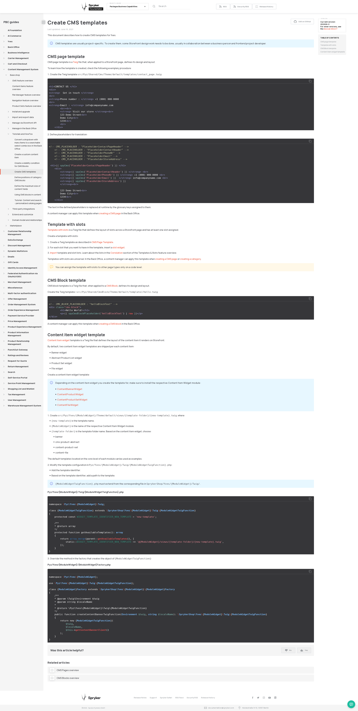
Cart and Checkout (17, 63)
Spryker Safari (166, 697)
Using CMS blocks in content (28, 194)
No (290, 650)
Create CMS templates (25, 171)
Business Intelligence (18, 52)
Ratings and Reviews (18, 355)
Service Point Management (21, 383)
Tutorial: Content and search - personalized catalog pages (28, 202)
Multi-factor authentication (22, 293)
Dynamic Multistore (18, 251)
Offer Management (17, 299)
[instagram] (264, 698)
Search (11, 372)
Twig (75, 62)
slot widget (119, 247)
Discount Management (19, 245)
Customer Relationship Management (19, 233)
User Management (17, 400)
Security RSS (243, 6)
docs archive (330, 29)
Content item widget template (332, 52)
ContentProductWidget (70, 394)
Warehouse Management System (24, 405)
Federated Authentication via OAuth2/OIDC (23, 275)
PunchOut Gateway (18, 349)
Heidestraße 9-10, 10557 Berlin (255, 708)
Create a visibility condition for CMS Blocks (27, 164)
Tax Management (16, 394)
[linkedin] (275, 698)
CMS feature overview (22, 80)
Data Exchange (15, 240)
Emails (11, 256)
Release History (266, 6)
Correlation (116, 252)
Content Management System (23, 69)
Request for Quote (17, 361)
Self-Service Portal (17, 377)
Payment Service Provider (21, 315)
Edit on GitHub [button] (305, 21)
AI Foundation (15, 30)
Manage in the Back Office (24, 128)
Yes (306, 650)
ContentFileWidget (67, 405)
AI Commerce (14, 36)
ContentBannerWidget (69, 389)
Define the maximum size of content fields (27, 187)
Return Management (18, 366)
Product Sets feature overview (26, 106)
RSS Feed (179, 697)
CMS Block (112, 285)
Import (53, 252)
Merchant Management (19, 282)
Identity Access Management (22, 267)
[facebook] (253, 698)
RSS (225, 6)
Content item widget (59, 340)
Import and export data (23, 117)
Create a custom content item (26, 156)
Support (153, 697)
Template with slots (58, 229)
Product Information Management (18, 334)
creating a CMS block (110, 323)
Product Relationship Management (19, 342)
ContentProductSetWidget (72, 399)
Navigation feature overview (25, 100)
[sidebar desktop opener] (43, 22)
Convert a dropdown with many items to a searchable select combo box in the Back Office (28, 144)
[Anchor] (87, 56)
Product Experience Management (25, 326)
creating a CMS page (110, 213)
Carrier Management (18, 58)
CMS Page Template (102, 242)
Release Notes (140, 697)
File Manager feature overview (26, 94)
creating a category (190, 258)
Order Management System (22, 304)
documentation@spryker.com (221, 708)
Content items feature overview (22, 88)
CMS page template (328, 42)
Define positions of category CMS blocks (28, 179)
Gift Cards (13, 262)
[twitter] (258, 698)
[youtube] (269, 697)
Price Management (17, 321)
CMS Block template (328, 48)
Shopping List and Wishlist (21, 389)
